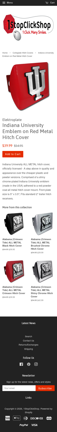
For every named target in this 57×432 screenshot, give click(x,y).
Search (28, 336)
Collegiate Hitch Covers (23, 52)
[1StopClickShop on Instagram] (36, 364)
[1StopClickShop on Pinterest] (28, 364)
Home (5, 52)
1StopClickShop (31, 408)
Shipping (28, 348)
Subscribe (45, 388)
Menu (9, 2)
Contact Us (28, 340)
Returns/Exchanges (28, 344)
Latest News (28, 323)
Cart (52, 2)
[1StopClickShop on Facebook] (21, 364)
